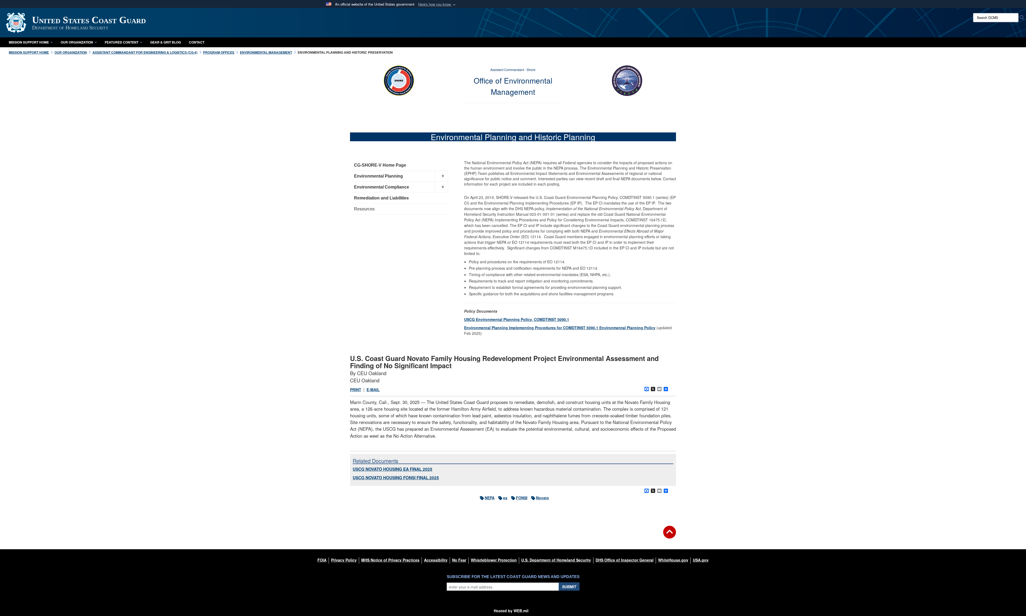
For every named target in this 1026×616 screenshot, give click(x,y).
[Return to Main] (669, 535)
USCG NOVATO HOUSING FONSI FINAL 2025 (396, 478)
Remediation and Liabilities (381, 198)
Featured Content (121, 42)
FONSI (521, 497)
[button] (437, 4)
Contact (196, 42)
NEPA (490, 497)
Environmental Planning (378, 176)
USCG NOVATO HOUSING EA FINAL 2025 (392, 469)
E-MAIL (373, 389)
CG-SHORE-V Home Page (380, 165)
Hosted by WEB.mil (511, 610)
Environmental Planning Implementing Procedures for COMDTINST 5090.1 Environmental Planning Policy (559, 327)
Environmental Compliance (381, 187)
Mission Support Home (29, 42)
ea (505, 497)
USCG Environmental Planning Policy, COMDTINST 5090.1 (516, 319)
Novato (542, 497)
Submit (569, 586)
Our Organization (77, 42)
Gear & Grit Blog (165, 42)
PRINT (355, 389)
